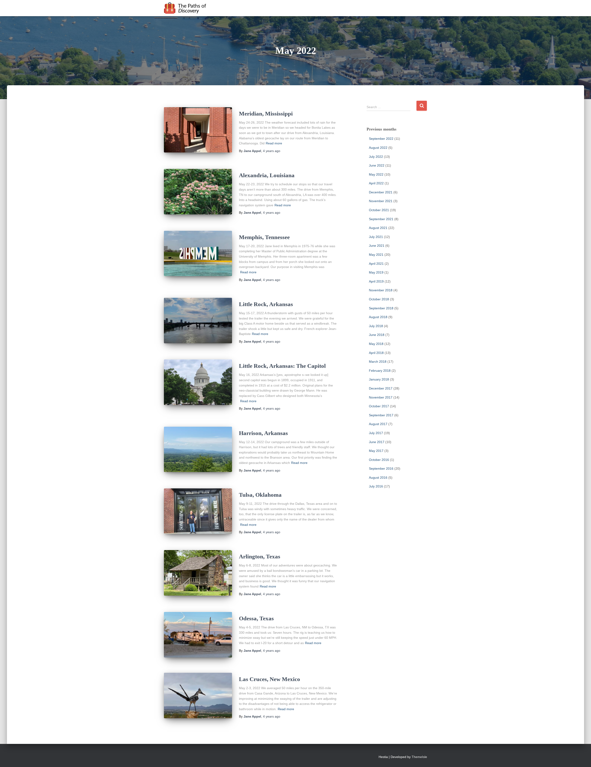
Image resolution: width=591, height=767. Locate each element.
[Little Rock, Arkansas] (198, 320)
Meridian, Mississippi (266, 113)
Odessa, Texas (256, 618)
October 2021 (379, 210)
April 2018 (376, 353)
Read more (274, 143)
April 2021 (376, 263)
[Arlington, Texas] (198, 573)
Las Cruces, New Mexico (269, 679)
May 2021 (376, 254)
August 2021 (378, 228)
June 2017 (376, 442)
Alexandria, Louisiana (267, 175)
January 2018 (379, 379)
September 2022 (381, 138)
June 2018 (376, 335)
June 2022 (376, 165)
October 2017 (379, 406)
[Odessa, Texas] (198, 634)
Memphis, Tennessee (264, 237)
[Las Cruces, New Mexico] (198, 695)
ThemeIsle (419, 757)
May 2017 (376, 451)
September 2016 (381, 468)
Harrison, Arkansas (263, 433)
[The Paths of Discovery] (185, 8)
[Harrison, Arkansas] (198, 449)
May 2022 (376, 174)
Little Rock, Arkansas (266, 304)
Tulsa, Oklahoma (260, 495)
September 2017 (381, 415)
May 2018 (376, 344)
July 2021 (376, 237)
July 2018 (376, 326)
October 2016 (379, 460)
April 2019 (376, 281)
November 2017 (380, 397)
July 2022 (376, 156)
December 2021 (380, 192)
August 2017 (378, 424)
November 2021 (380, 201)
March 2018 (377, 361)
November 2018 (380, 290)
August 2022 (378, 147)
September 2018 (381, 308)
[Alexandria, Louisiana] (198, 191)
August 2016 (378, 477)
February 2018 (380, 370)
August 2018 (378, 317)
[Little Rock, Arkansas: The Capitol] (198, 382)
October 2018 (379, 299)
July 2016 (376, 486)
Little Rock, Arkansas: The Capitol (282, 366)
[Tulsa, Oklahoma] (198, 511)
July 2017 (376, 433)
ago (271, 151)
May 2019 (376, 272)
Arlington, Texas (259, 556)
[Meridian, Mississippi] (198, 130)
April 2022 (376, 183)
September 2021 (381, 219)
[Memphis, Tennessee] (198, 253)
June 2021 (376, 245)
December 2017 (380, 388)
